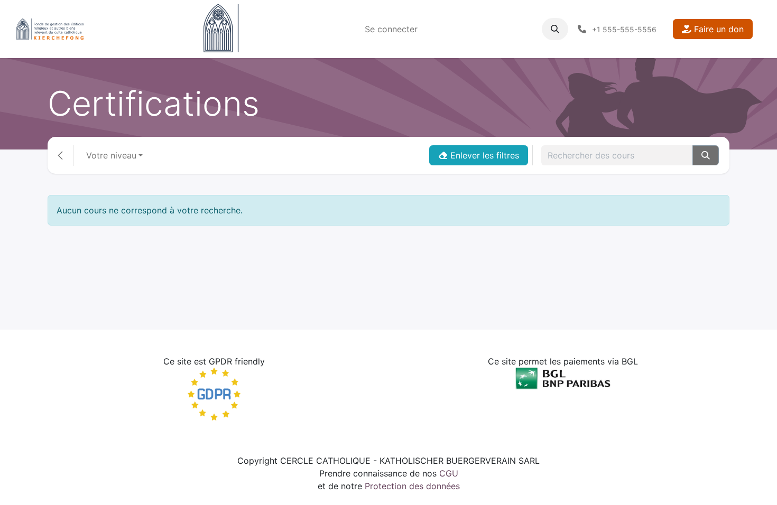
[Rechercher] (705, 155)
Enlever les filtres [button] (483, 155)
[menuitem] (391, 29)
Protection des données (412, 486)
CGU (448, 473)
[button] (555, 29)
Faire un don (717, 29)
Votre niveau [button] (111, 155)
